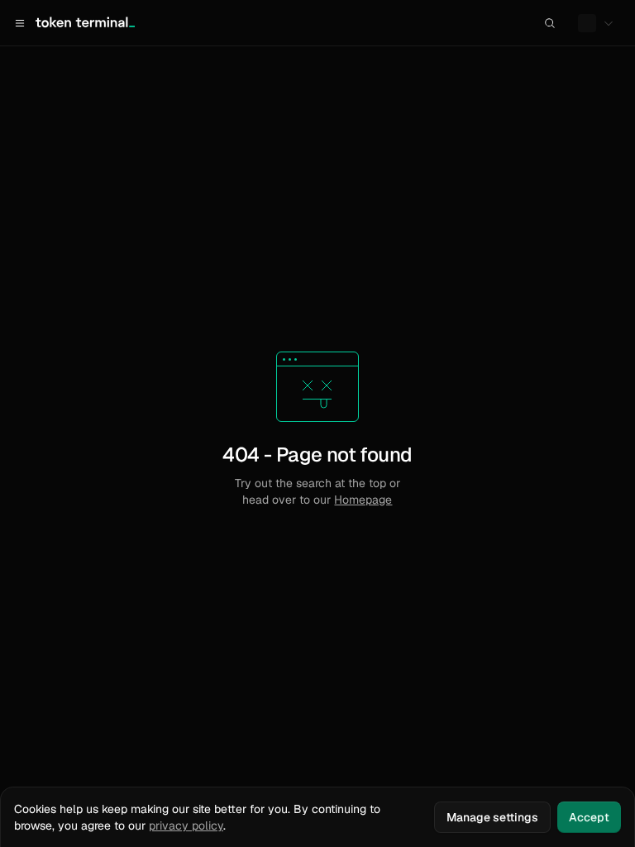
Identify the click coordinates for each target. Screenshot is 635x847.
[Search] (550, 23)
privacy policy (186, 825)
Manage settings (492, 817)
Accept (589, 817)
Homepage (363, 499)
